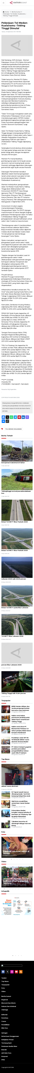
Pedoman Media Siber (9, 1046)
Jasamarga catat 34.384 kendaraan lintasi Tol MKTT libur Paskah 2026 (15, 549)
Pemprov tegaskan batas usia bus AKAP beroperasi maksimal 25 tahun (16, 462)
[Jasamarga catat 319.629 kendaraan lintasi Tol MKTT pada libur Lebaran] (17, 596)
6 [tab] (18, 889)
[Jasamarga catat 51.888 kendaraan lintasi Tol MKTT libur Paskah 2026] (17, 510)
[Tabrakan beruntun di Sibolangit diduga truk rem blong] (5, 824)
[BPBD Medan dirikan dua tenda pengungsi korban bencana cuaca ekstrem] (5, 709)
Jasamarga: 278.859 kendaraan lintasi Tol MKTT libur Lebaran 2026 (15, 635)
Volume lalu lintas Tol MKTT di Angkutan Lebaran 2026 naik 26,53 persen (16, 578)
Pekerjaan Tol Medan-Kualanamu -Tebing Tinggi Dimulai (14, 15)
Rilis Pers (4, 1028)
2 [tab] (14, 859)
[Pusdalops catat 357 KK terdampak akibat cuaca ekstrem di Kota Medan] (5, 740)
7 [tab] (21, 889)
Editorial (4, 1015)
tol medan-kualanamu (13, 429)
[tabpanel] (17, 847)
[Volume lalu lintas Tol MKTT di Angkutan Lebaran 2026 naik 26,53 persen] (17, 567)
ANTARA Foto (6, 1053)
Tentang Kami (6, 1043)
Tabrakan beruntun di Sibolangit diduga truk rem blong (21, 823)
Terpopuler (5, 701)
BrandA (4, 1050)
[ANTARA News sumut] (19, 2)
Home (6, 12)
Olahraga (4, 1010)
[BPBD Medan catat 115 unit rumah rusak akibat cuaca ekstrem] (17, 774)
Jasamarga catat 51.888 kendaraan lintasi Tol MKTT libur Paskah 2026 (14, 521)
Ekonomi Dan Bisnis (8, 1003)
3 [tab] (17, 859)
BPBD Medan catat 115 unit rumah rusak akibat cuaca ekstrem (16, 785)
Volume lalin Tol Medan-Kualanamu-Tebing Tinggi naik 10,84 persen (15, 692)
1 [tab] (11, 859)
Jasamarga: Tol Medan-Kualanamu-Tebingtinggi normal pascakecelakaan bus (16, 491)
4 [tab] (20, 859)
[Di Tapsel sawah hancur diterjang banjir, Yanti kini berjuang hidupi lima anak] (5, 795)
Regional (4, 1000)
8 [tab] (24, 889)
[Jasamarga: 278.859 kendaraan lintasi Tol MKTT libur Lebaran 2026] (17, 624)
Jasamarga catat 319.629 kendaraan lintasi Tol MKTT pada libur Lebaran (15, 607)
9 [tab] (27, 889)
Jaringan (4, 1033)
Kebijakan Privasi (7, 1040)
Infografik (5, 891)
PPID (3, 1060)
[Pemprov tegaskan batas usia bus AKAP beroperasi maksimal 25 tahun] (17, 451)
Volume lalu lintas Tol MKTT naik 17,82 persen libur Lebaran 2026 (15, 664)
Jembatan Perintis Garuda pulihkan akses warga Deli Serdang (15, 881)
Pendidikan (5, 1025)
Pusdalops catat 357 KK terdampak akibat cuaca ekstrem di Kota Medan (20, 740)
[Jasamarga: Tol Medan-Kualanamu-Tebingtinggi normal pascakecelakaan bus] (17, 479)
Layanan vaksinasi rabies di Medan (16, 852)
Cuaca (3, 1021)
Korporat (4, 1056)
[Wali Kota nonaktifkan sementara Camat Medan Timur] (5, 804)
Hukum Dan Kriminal (8, 1006)
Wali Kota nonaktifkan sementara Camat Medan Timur (21, 803)
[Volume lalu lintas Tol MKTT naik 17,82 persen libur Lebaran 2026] (17, 653)
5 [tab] (23, 859)
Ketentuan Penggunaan (10, 1036)
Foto (3, 832)
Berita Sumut (16, 12)
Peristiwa (4, 1018)
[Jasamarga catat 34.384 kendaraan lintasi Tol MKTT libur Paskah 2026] (17, 539)
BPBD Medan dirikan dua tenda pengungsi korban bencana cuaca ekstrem (20, 708)
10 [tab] (30, 889)
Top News (5, 759)
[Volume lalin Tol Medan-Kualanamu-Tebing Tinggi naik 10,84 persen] (17, 681)
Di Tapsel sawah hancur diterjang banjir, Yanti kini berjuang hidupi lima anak (21, 794)
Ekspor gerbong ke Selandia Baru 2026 (16, 948)
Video (3, 862)
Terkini (3, 978)
